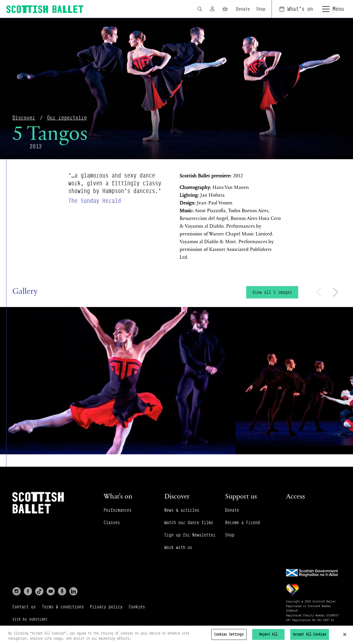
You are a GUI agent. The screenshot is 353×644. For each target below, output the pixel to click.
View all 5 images (272, 292)
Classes (112, 522)
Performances (118, 510)
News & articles (181, 510)
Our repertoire (67, 117)
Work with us (178, 547)
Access (295, 496)
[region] (176, 635)
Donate (243, 9)
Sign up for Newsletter (190, 535)
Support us (241, 496)
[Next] (335, 292)
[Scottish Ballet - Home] (45, 9)
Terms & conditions (63, 606)
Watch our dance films (188, 522)
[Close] (344, 634)
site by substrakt (30, 619)
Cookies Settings (229, 634)
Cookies (137, 606)
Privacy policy (106, 606)
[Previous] (319, 292)
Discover (23, 117)
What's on (300, 9)
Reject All (268, 634)
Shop (260, 9)
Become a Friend (242, 522)
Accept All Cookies (309, 634)
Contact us (24, 606)
